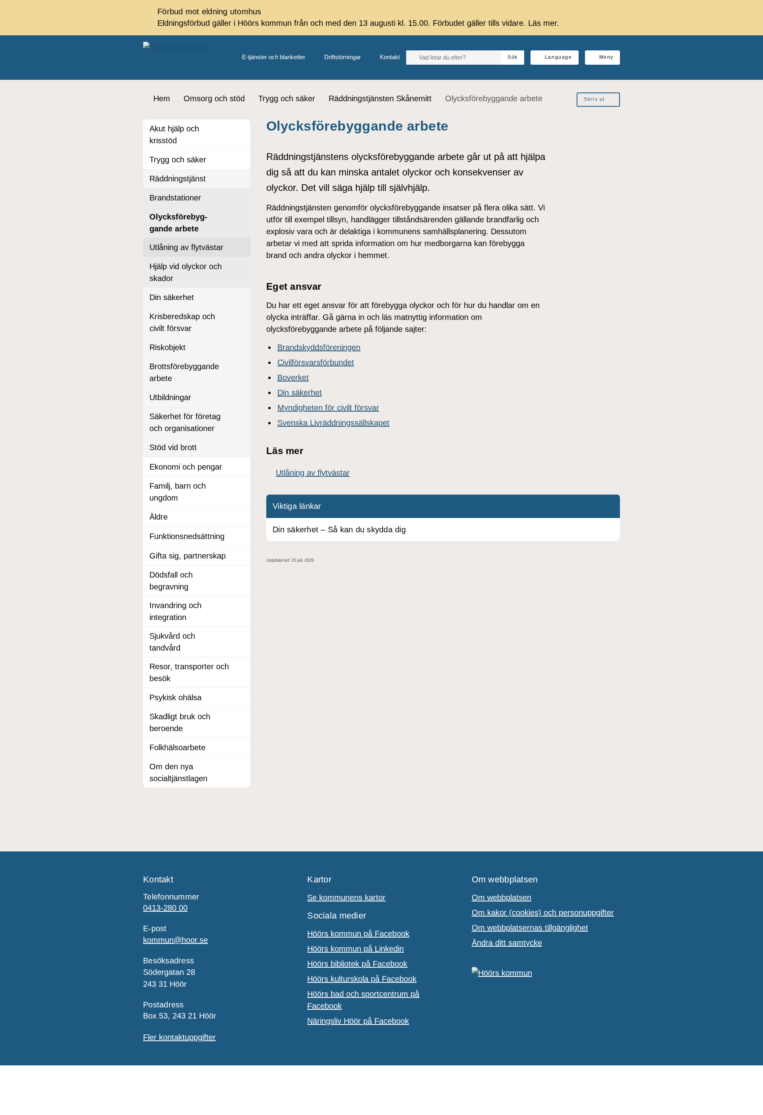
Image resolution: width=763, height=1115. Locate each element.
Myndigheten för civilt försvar (328, 407)
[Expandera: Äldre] (240, 516)
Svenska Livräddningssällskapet (333, 422)
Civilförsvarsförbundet (315, 362)
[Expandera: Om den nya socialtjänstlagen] (240, 766)
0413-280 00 (165, 907)
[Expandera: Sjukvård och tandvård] (240, 636)
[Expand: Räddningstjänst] (240, 178)
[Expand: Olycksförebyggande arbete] (240, 217)
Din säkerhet (299, 392)
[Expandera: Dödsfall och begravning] (240, 575)
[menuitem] (267, 57)
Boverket (293, 377)
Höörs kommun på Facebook (358, 933)
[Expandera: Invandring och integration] (240, 605)
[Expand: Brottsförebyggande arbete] (240, 366)
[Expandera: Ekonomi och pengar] (240, 466)
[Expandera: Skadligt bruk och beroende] (240, 716)
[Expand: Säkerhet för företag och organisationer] (240, 416)
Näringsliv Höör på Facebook (358, 1021)
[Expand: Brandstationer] (240, 197)
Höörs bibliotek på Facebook (357, 963)
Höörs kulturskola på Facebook (361, 978)
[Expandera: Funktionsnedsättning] (240, 536)
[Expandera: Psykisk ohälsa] (240, 697)
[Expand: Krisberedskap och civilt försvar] (240, 316)
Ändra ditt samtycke (507, 942)
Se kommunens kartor (346, 897)
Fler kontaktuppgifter (179, 1037)
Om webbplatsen (501, 897)
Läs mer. (543, 23)
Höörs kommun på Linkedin (355, 948)
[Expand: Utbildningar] (240, 397)
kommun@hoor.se (175, 940)
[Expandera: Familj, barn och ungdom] (240, 486)
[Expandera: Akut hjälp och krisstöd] (240, 129)
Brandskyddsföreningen (318, 347)
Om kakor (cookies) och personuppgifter (543, 912)
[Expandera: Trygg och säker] (240, 159)
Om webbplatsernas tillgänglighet (530, 927)
